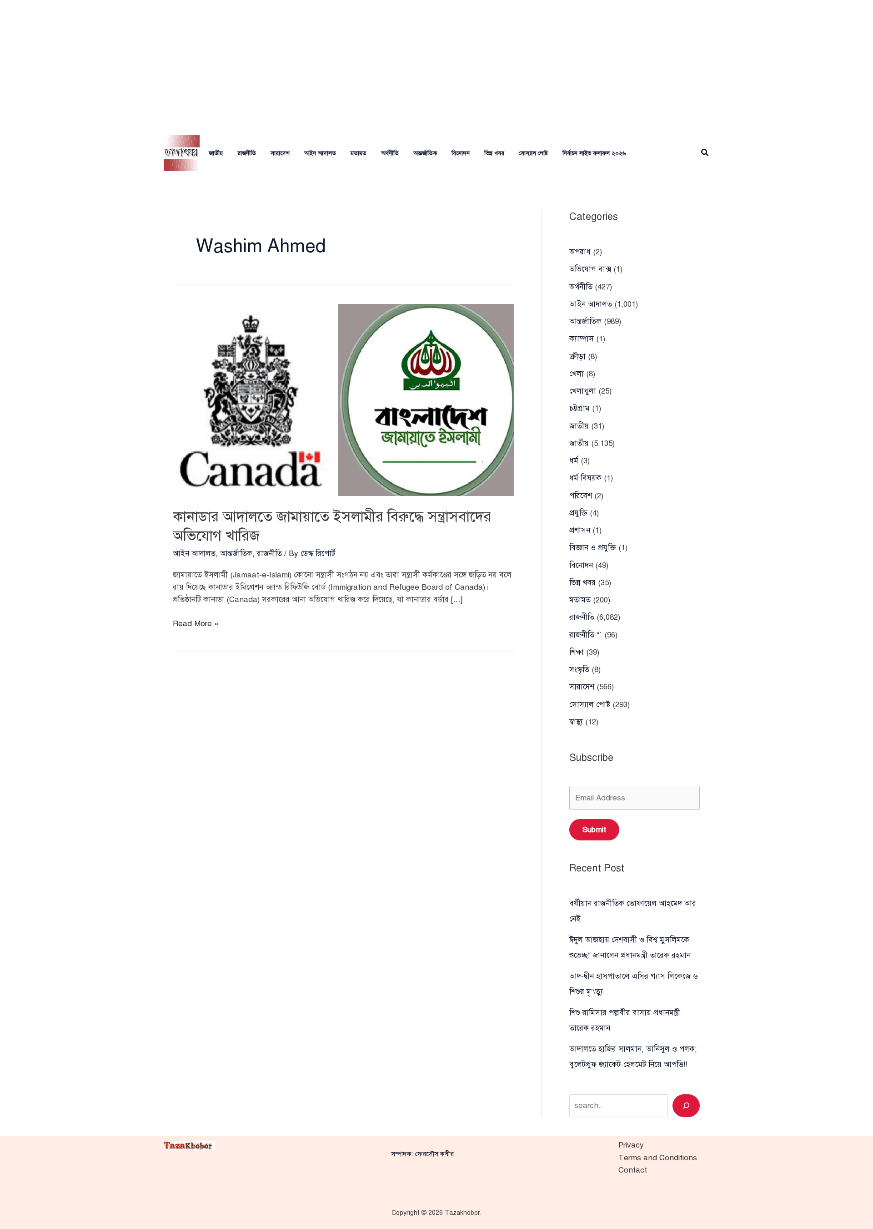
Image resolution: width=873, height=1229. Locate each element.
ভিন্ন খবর (494, 153)
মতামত (358, 153)
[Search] (686, 1105)
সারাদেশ (280, 153)
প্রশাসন (579, 530)
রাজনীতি (246, 153)
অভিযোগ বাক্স (590, 269)
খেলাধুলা (582, 391)
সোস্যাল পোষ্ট (533, 153)
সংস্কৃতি (579, 669)
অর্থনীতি (390, 153)
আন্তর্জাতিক (425, 153)
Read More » (196, 624)
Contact (632, 1170)
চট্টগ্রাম (579, 408)
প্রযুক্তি (578, 513)
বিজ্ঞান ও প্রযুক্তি (592, 547)
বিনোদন (461, 153)
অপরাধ (580, 252)
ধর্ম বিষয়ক (585, 478)
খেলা (576, 374)
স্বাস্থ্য (576, 722)
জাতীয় (216, 153)
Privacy (631, 1145)
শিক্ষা (576, 652)
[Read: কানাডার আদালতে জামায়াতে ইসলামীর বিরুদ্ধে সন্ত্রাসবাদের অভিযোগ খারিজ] (343, 399)
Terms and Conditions (657, 1158)
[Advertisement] (436, 63)
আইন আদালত (320, 153)
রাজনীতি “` (585, 635)
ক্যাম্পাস (581, 339)
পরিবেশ (580, 496)
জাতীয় (579, 426)
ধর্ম (573, 460)
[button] (705, 153)
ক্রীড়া (577, 356)
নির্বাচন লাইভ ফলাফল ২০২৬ (594, 153)
